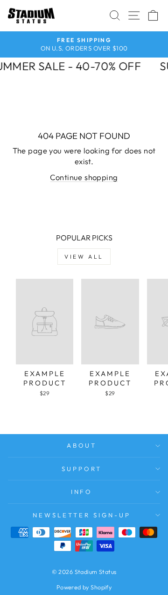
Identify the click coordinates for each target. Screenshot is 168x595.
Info (82, 491)
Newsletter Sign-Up (82, 515)
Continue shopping (84, 177)
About (82, 445)
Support (82, 468)
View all (84, 256)
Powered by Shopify (84, 587)
